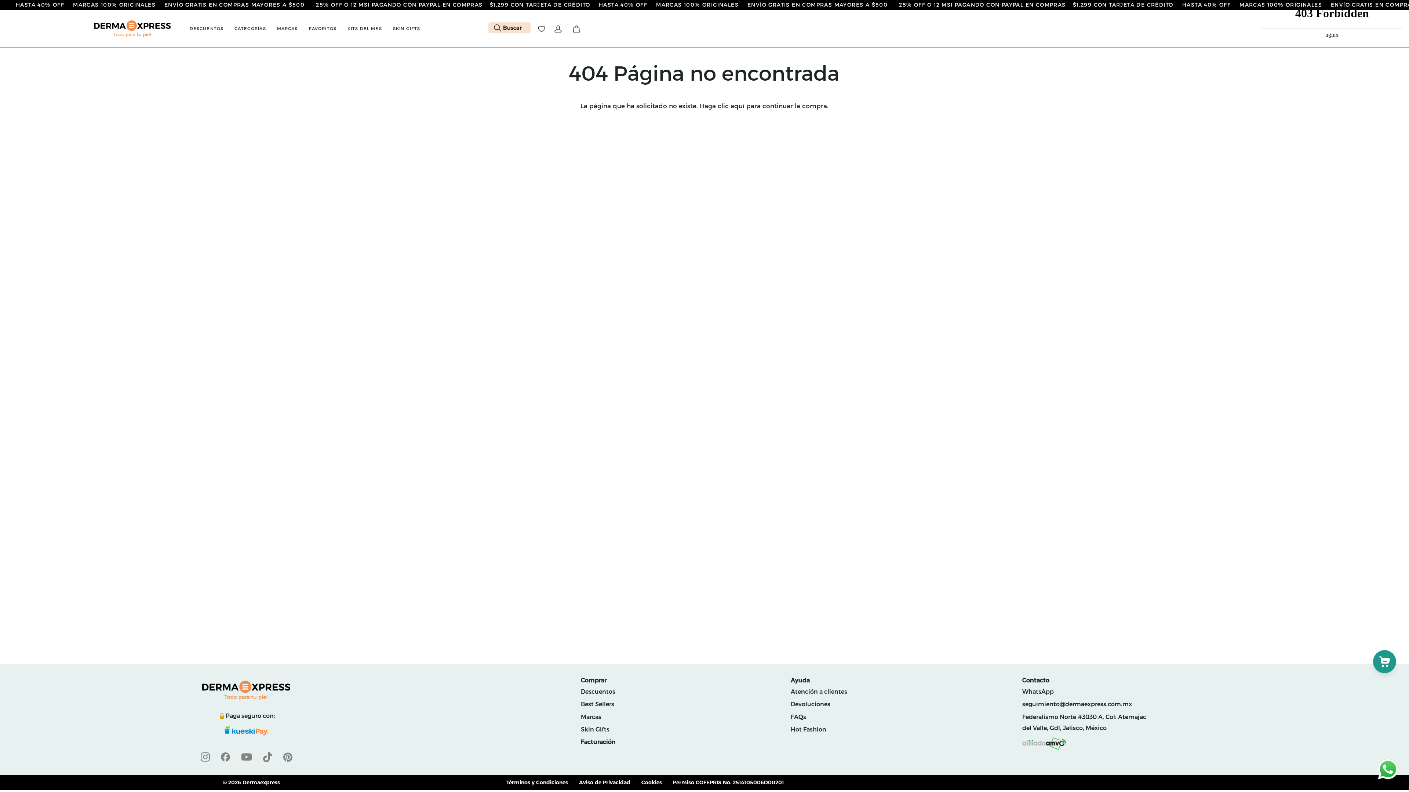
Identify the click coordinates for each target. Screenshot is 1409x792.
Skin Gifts (595, 729)
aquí (737, 106)
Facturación (598, 741)
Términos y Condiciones (537, 782)
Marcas (591, 717)
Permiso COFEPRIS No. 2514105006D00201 (728, 782)
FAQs (798, 717)
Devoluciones (810, 704)
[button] (206, 28)
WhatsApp (1038, 691)
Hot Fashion (808, 729)
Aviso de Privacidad (604, 782)
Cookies (651, 782)
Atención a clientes (819, 691)
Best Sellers (597, 704)
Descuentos (598, 691)
